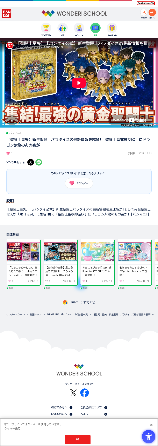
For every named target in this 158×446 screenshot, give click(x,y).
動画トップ (36, 314)
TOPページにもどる (83, 302)
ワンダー (82, 183)
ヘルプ (84, 414)
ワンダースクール (15, 314)
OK (77, 439)
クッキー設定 (12, 428)
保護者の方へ (59, 414)
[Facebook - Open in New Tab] (84, 392)
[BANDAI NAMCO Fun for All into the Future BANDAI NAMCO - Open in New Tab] (146, 3)
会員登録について (91, 407)
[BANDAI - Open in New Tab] (7, 13)
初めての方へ (59, 407)
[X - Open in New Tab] (30, 162)
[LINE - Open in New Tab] (38, 162)
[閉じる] (151, 424)
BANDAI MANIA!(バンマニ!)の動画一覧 (67, 314)
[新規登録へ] (144, 12)
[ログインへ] (152, 12)
